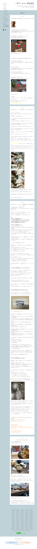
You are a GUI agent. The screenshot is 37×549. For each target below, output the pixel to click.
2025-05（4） (13, 513)
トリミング (5, 17)
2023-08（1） (17, 518)
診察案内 (5, 4)
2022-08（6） (26, 521)
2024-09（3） (26, 514)
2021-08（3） (13, 525)
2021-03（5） (13, 526)
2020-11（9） (31, 526)
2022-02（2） (31, 522)
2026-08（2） (13, 509)
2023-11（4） (26, 517)
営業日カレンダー (7, 13)
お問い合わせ (5, 24)
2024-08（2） (31, 514)
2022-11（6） (13, 521)
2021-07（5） (18, 525)
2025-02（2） (27, 513)
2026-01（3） (22, 510)
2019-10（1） (24, 530)
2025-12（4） (26, 510)
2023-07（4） (22, 518)
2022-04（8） (22, 522)
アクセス (6, 12)
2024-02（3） (13, 517)
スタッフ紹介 (6, 14)
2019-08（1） (28, 530)
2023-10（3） (31, 517)
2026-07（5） (17, 509)
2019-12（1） (16, 530)
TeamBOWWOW (14, 31)
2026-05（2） (26, 509)
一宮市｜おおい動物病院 (24, 3)
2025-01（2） (31, 513)
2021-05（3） (26, 525)
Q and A (5, 22)
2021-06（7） (22, 525)
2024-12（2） (13, 514)
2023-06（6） (26, 518)
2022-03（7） (26, 522)
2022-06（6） (13, 522)
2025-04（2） (18, 513)
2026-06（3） (22, 509)
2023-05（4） (31, 518)
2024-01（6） (18, 517)
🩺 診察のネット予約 (12, 542)
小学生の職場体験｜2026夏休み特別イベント (6, 26)
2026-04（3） (31, 509)
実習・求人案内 (6, 18)
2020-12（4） (26, 526)
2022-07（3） (31, 521)
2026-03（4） (13, 510)
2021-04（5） (31, 525)
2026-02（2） (18, 510)
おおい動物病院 (16, 544)
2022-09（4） (22, 521)
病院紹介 (5, 8)
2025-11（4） (31, 510)
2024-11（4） (17, 514)
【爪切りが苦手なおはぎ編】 (15, 143)
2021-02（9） (18, 526)
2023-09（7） (13, 518)
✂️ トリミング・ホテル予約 (25, 542)
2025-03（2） (22, 513)
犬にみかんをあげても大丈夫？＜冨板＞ (16, 430)
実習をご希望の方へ (7, 20)
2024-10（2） (22, 514)
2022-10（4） (17, 521)
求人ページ (6, 21)
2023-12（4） (22, 517)
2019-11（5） (20, 530)
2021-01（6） (22, 526)
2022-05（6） (18, 522)
